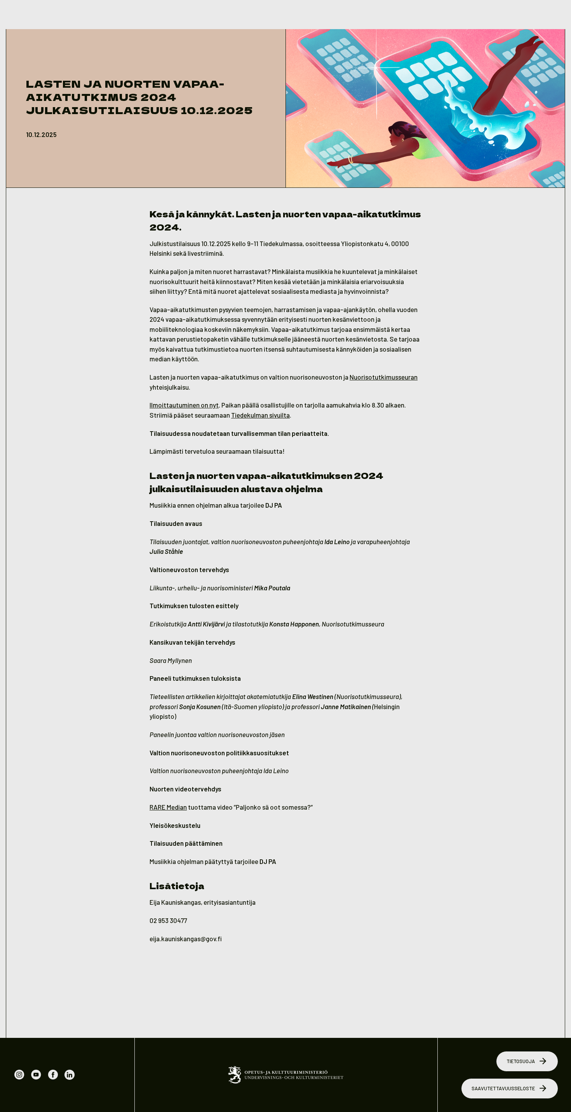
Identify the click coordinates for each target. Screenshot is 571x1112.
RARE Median (168, 807)
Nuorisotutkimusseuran (384, 377)
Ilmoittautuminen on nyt (184, 405)
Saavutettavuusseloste (503, 1088)
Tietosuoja (521, 1061)
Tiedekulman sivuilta (260, 415)
